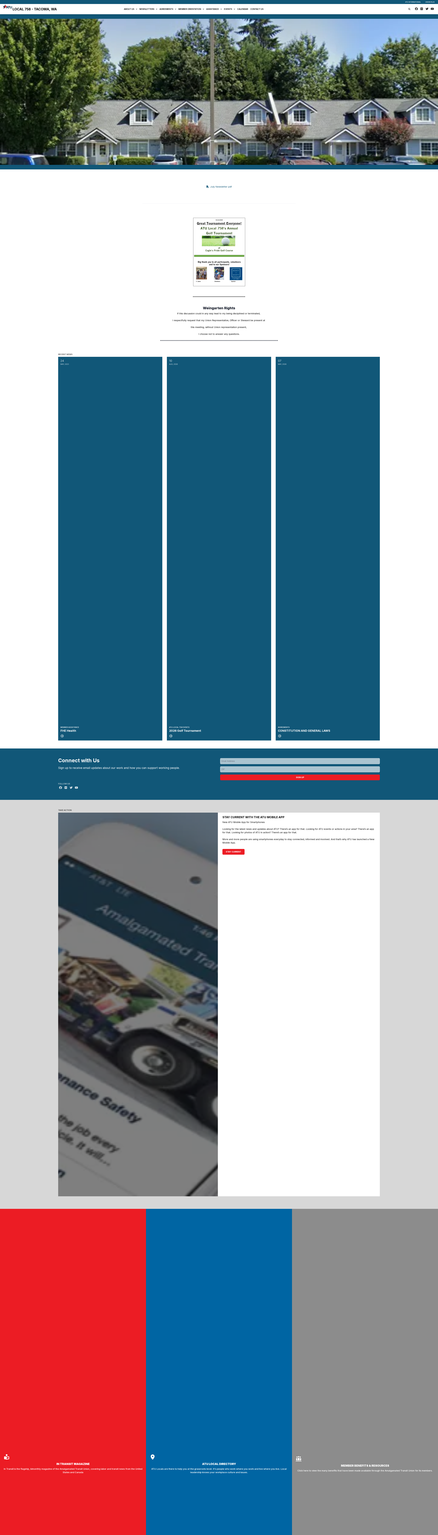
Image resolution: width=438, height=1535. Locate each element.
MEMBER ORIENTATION (189, 9)
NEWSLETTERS (146, 9)
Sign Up (300, 777)
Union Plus (430, 2)
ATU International (413, 2)
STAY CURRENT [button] (233, 852)
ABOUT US (129, 9)
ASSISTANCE (212, 9)
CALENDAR (242, 9)
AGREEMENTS (166, 9)
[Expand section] (136, 9)
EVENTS (228, 9)
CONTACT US (256, 9)
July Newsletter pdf (221, 186)
